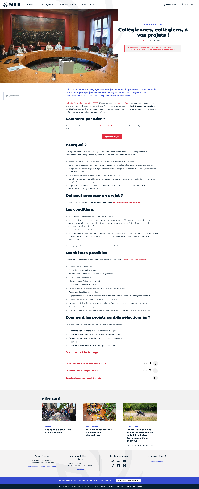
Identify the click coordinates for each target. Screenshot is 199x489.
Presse (102, 486)
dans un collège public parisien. (127, 202)
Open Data (111, 486)
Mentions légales (63, 486)
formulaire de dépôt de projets (97, 126)
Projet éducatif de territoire (134, 260)
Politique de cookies (124, 486)
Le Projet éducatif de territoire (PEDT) (82, 103)
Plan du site (137, 486)
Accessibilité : (84, 486)
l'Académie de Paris (121, 103)
